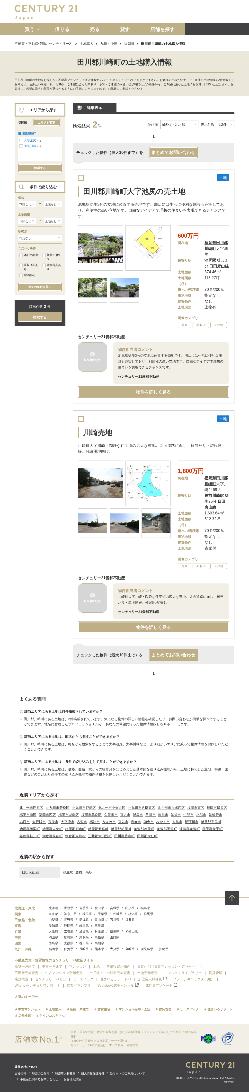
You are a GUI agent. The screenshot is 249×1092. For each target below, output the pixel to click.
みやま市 (163, 822)
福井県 (130, 920)
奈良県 (114, 931)
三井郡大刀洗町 (100, 836)
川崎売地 (97, 432)
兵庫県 (99, 931)
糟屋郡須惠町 (75, 829)
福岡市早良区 (91, 815)
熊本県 (99, 949)
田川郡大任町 (147, 836)
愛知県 (53, 925)
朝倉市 (148, 822)
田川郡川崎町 (27, 133)
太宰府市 (67, 822)
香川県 (84, 943)
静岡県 (68, 925)
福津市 (94, 822)
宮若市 (123, 822)
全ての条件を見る (40, 287)
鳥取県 (84, 937)
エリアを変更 (46, 122)
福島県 (145, 908)
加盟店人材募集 (150, 979)
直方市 (125, 815)
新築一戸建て (25, 966)
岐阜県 (84, 925)
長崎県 (84, 949)
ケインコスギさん (52, 1015)
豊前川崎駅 (83, 872)
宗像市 (53, 822)
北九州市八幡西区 (171, 808)
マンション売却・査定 (134, 1009)
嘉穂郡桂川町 (29, 836)
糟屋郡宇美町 (211, 822)
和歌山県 (131, 931)
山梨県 (53, 920)
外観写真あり (53, 267)
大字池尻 (30, 140)
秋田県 (99, 908)
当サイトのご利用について (127, 1073)
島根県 (99, 937)
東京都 (53, 914)
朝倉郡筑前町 (52, 836)
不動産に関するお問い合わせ (39, 1079)
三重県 (99, 925)
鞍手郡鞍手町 (212, 829)
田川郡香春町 (124, 836)
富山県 (99, 920)
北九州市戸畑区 (84, 808)
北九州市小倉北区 (111, 808)
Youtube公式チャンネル (116, 985)
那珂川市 (191, 822)
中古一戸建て (52, 966)
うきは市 (109, 822)
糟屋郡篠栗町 (29, 829)
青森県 (68, 908)
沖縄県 (164, 949)
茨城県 (118, 914)
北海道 (53, 908)
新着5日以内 (53, 257)
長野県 (68, 920)
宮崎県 (130, 949)
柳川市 (163, 815)
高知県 (99, 943)
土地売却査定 (147, 973)
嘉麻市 (136, 822)
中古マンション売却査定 (64, 973)
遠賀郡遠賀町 (189, 829)
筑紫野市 (215, 815)
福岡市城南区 (68, 815)
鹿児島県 (147, 949)
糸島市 (177, 822)
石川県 (114, 920)
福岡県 (129, 44)
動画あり (30, 275)
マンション (77, 966)
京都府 (68, 931)
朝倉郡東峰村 (75, 836)
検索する (40, 168)
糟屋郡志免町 (52, 829)
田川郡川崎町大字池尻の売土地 (134, 191)
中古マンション (29, 1009)
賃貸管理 (215, 973)
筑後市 (176, 815)
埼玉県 (87, 914)
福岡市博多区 (217, 808)
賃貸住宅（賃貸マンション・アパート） (167, 966)
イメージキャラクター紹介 (193, 979)
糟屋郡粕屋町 (121, 829)
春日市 (24, 822)
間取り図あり (31, 267)
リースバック (83, 979)
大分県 (114, 949)
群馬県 (148, 914)
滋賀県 (84, 931)
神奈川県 (70, 914)
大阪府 (53, 931)
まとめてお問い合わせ (173, 152)
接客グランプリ (79, 985)
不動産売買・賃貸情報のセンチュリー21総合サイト (54, 960)
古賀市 (82, 822)
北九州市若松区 (58, 808)
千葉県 (102, 914)
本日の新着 (31, 255)
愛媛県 (68, 943)
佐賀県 (68, 949)
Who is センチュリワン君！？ (37, 985)
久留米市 (111, 815)
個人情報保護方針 (92, 1073)
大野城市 (39, 822)
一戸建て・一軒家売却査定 (109, 973)
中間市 (188, 815)
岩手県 (84, 908)
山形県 (130, 908)
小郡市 (201, 815)
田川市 (150, 815)
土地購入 (86, 44)
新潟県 (84, 920)
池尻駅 (68, 872)
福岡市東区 (195, 808)
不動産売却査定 (26, 973)
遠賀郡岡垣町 (167, 829)
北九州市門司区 (31, 808)
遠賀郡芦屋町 (144, 829)
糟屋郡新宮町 (98, 829)
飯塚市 (138, 815)
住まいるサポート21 (115, 979)
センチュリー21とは (50, 979)
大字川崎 (30, 146)
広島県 (68, 937)
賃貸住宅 (104, 1009)
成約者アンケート (159, 985)
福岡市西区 (47, 815)
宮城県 (114, 908)
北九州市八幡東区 (141, 808)
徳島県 (53, 943)
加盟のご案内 (40, 1073)
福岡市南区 (27, 815)
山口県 (114, 937)
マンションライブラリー (183, 973)
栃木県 (133, 914)
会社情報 (20, 1073)
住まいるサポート (220, 1009)
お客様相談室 (72, 1079)
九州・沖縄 (108, 44)
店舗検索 (21, 979)
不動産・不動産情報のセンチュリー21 (44, 44)
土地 (96, 966)
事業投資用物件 (118, 966)
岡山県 (53, 937)
